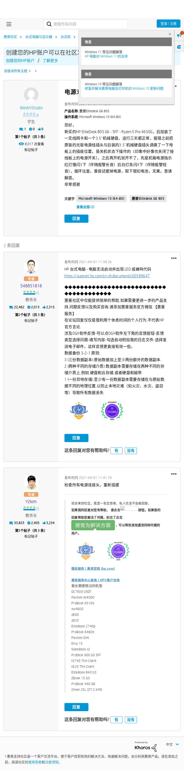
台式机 (66, 37)
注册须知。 (53, 762)
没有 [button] (131, 450)
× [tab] (170, 34)
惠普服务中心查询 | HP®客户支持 (95, 580)
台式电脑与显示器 (38, 37)
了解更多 (50, 61)
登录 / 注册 (169, 23)
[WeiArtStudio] (31, 94)
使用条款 (35, 762)
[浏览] (8, 24)
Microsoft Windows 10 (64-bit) (101, 198)
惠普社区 (10, 37)
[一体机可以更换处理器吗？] (30, 71)
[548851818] (31, 266)
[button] (174, 258)
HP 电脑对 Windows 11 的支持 (106, 56)
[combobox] (86, 24)
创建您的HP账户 (20, 61)
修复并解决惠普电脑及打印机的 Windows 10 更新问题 (124, 88)
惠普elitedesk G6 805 (148, 198)
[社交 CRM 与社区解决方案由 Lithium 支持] (145, 746)
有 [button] (116, 450)
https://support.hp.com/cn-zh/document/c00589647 (107, 275)
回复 (76, 218)
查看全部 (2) (85, 207)
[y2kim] (31, 482)
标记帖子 (31, 150)
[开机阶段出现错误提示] (35, 71)
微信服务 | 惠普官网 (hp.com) (93, 568)
